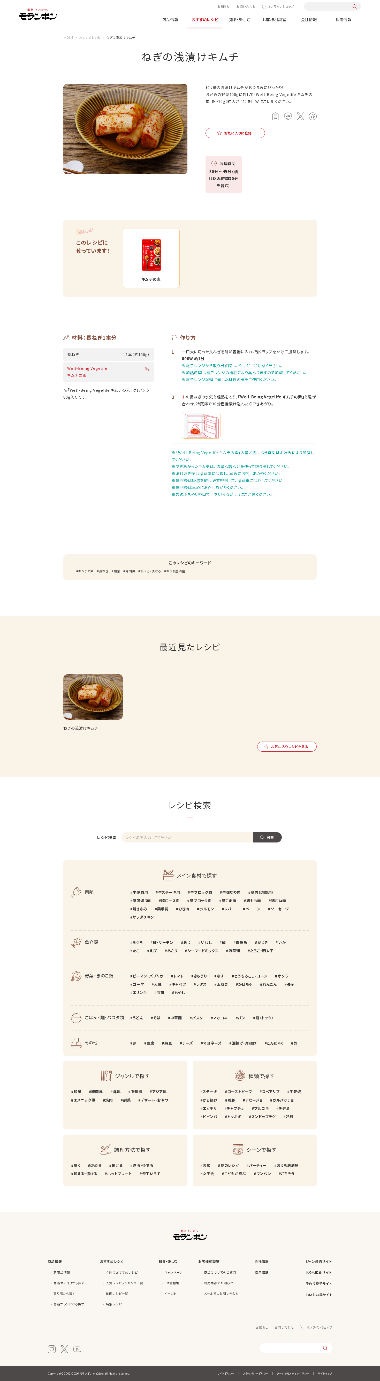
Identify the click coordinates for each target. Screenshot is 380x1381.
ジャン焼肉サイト (319, 1261)
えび (153, 950)
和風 (77, 1091)
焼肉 (109, 1100)
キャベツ (179, 984)
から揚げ (210, 1100)
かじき (262, 942)
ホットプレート (119, 1173)
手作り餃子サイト (319, 1283)
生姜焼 (295, 1091)
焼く (77, 1165)
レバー (229, 908)
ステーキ (210, 1091)
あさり (172, 950)
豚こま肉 (229, 900)
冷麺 (289, 1116)
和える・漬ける (150, 571)
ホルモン (206, 908)
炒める (95, 1165)
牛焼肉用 (140, 892)
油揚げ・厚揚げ (244, 1043)
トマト (178, 975)
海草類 (234, 950)
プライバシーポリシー (256, 1373)
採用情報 (344, 19)
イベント (170, 1293)
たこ (136, 950)
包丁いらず (151, 1173)
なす (220, 975)
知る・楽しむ (239, 19)
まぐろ (138, 942)
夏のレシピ (230, 1165)
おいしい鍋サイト (319, 1294)
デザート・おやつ (154, 1100)
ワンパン (263, 1173)
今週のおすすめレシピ (122, 1272)
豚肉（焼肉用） (262, 892)
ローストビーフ (239, 1091)
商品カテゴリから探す (69, 1283)
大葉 (158, 984)
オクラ (283, 975)
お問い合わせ (246, 6)
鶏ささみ (140, 908)
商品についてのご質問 (220, 1272)
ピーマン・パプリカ (148, 975)
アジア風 (159, 1091)
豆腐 (150, 1043)
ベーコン (253, 908)
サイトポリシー (226, 1373)
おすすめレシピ (205, 19)
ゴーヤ (138, 984)
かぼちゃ (245, 984)
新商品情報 (62, 1272)
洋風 (116, 1091)
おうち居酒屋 (175, 571)
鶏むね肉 (278, 900)
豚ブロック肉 (200, 900)
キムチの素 (86, 571)
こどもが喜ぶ (235, 1173)
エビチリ (210, 1108)
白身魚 (241, 942)
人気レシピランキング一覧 (124, 1283)
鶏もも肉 (253, 900)
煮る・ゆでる (143, 1165)
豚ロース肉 (170, 900)
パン (242, 1017)
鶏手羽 (163, 908)
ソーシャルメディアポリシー (293, 1373)
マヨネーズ (212, 1043)
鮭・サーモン (163, 942)
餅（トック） (264, 1017)
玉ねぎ (222, 984)
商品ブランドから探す (69, 1304)
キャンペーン (173, 1272)
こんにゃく (275, 1043)
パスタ (197, 1017)
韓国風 (130, 571)
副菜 (117, 571)
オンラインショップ (281, 6)
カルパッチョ (283, 1100)
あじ (187, 942)
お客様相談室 (274, 19)
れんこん (270, 984)
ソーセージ (280, 908)
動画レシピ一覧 (117, 1293)
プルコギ (261, 1108)
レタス (201, 984)
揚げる (117, 1165)
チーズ (187, 1043)
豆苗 (160, 992)
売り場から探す (64, 1293)
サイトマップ (325, 1373)
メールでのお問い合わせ (221, 1293)
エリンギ (140, 992)
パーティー (258, 1165)
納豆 (168, 1043)
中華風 (136, 1091)
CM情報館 (171, 1283)
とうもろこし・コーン (251, 975)
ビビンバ (210, 1116)
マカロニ (220, 1017)
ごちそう (287, 1173)
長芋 (290, 984)
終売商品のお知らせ (218, 1283)
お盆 (206, 1165)
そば (156, 1017)
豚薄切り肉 (142, 900)
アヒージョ (254, 1100)
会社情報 (309, 19)
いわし (206, 942)
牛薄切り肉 (231, 892)
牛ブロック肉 (201, 892)
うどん (138, 1017)
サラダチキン (143, 917)
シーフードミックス (202, 950)
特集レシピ (114, 1304)
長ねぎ (104, 571)
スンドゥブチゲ (264, 1116)
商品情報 (170, 19)
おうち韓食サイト (319, 1272)
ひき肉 (184, 908)
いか (282, 942)
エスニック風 (84, 1100)
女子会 (208, 1173)
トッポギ (234, 1116)
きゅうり (200, 975)
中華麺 (176, 1017)
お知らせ (223, 6)
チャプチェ (235, 1108)
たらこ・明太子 (261, 950)
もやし (179, 992)
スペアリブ (271, 1091)
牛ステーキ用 (169, 892)
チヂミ (284, 1108)
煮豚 (231, 1100)
